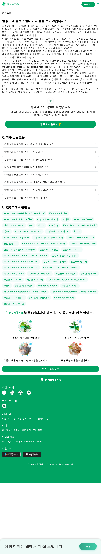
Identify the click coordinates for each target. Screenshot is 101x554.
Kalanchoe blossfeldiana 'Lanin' (80, 225)
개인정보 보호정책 (11, 430)
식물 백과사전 (8, 418)
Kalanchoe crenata (64, 297)
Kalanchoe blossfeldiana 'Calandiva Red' (25, 291)
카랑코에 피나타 (35, 279)
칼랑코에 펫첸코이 (24, 285)
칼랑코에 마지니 (70, 285)
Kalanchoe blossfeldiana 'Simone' (61, 267)
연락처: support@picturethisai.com (25, 441)
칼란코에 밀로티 (79, 261)
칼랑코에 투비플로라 (66, 273)
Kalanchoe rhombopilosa (80, 237)
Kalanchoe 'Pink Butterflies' (18, 219)
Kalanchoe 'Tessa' (83, 219)
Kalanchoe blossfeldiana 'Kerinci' (21, 261)
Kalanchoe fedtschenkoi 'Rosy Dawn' (67, 279)
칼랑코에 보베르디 (72, 249)
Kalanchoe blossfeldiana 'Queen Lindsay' (44, 243)
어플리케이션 (42, 418)
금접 (31, 225)
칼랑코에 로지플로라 (47, 219)
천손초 (77, 231)
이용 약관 (26, 430)
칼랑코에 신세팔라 (13, 279)
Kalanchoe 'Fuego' (47, 285)
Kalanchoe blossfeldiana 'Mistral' (21, 267)
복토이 (7, 231)
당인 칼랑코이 (11, 243)
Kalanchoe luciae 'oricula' (28, 231)
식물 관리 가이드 (25, 418)
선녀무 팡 (54, 225)
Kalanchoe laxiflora (14, 273)
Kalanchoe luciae (58, 213)
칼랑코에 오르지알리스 (54, 261)
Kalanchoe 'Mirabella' (39, 273)
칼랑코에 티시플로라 (39, 297)
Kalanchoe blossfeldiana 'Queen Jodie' (24, 213)
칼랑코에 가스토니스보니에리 (48, 237)
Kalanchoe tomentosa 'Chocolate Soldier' (26, 255)
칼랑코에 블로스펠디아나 (64, 255)
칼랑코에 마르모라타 (14, 225)
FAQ (4, 441)
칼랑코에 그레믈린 (49, 249)
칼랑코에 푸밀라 (89, 273)
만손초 (41, 225)
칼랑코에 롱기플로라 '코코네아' (19, 249)
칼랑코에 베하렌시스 (14, 303)
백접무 (65, 219)
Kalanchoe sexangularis (83, 243)
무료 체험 (88, 4)
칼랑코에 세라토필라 (14, 297)
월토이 (7, 285)
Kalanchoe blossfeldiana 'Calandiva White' (74, 291)
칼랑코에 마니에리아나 (57, 231)
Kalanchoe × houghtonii (16, 237)
